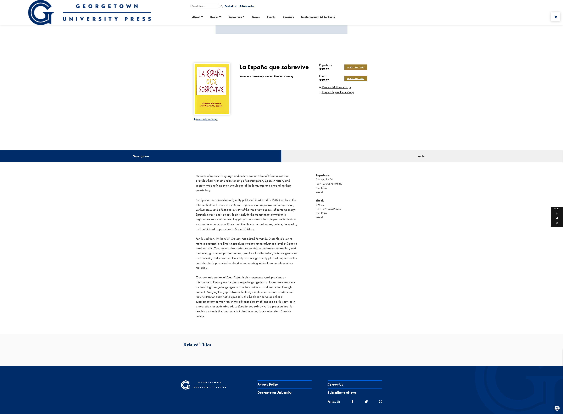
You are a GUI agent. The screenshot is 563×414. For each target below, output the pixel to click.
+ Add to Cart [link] (355, 67)
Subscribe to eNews (342, 392)
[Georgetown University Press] (89, 12)
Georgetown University (274, 392)
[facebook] (352, 401)
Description (141, 156)
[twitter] (366, 401)
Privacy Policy (267, 384)
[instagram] (380, 401)
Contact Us (335, 384)
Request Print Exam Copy (336, 87)
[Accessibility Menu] (557, 408)
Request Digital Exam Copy (338, 92)
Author (422, 156)
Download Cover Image (207, 119)
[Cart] (555, 16)
